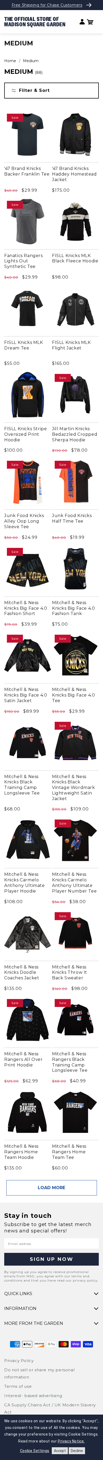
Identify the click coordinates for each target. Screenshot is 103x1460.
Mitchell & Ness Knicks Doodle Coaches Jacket (21, 972)
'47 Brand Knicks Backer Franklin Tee (26, 171)
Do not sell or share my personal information (39, 1373)
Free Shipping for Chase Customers (47, 5)
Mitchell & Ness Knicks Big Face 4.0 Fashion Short (25, 608)
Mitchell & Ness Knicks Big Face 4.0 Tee (73, 695)
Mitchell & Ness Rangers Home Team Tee (69, 1152)
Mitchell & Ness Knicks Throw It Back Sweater (69, 972)
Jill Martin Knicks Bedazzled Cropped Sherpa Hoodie (74, 434)
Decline (77, 1451)
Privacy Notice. (71, 1441)
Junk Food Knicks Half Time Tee (72, 518)
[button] (90, 22)
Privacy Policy (19, 1360)
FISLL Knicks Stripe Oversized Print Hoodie (25, 434)
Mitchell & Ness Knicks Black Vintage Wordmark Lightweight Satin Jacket (73, 787)
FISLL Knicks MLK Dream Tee (23, 345)
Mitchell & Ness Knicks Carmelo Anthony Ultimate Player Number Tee (74, 882)
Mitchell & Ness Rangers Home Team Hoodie (21, 1152)
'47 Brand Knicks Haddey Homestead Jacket (74, 174)
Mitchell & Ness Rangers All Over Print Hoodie (23, 1059)
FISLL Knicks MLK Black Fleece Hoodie (75, 258)
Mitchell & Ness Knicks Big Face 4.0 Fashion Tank (73, 608)
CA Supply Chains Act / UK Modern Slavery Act (50, 1408)
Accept (60, 1451)
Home (10, 60)
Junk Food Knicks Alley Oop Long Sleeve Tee (24, 521)
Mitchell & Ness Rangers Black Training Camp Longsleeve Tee (69, 1062)
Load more (51, 1187)
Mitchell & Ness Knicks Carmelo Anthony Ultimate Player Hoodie (24, 882)
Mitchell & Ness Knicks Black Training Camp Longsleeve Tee (22, 785)
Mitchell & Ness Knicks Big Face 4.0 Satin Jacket (25, 695)
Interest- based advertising (33, 1395)
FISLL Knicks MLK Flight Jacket (71, 345)
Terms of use (18, 1386)
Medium (31, 60)
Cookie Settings (34, 1451)
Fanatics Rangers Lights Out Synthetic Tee (23, 261)
